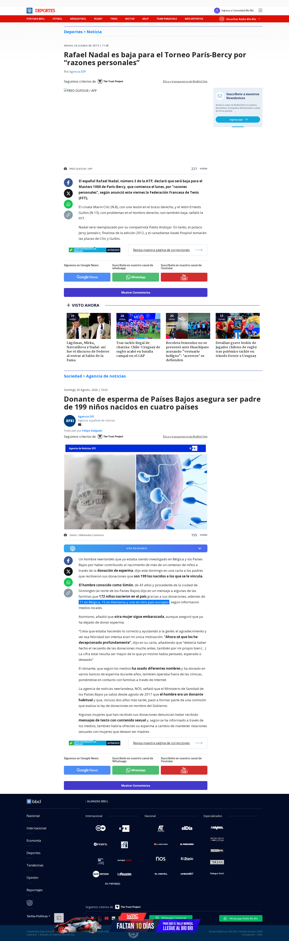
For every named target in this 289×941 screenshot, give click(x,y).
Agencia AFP (77, 71)
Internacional (36, 828)
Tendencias (35, 865)
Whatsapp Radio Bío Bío (243, 918)
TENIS (113, 18)
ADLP (145, 18)
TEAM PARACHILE (166, 18)
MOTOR (129, 18)
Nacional (33, 816)
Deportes (33, 853)
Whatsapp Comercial (173, 918)
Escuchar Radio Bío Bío (241, 19)
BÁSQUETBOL (78, 18)
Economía (34, 840)
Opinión (32, 877)
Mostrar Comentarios (135, 292)
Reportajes (35, 890)
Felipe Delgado (92, 430)
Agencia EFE (86, 416)
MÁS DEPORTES (194, 18)
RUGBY (98, 18)
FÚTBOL (57, 18)
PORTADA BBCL (36, 18)
